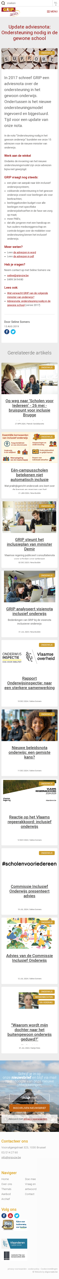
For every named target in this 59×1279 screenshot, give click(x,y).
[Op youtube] (10, 1215)
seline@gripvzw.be (18, 275)
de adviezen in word (24, 252)
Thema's (6, 1189)
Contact (29, 1194)
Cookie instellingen (49, 1269)
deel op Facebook (6, 331)
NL (55, 2)
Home (5, 1179)
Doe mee (30, 1179)
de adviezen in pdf (23, 256)
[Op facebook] (3, 1215)
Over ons (6, 1184)
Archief (5, 1199)
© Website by (45, 1272)
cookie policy (33, 1269)
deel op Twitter (13, 331)
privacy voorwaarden (35, 1118)
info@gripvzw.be (11, 1157)
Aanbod (6, 1194)
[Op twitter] (16, 1215)
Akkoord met (28, 1118)
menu (54, 11)
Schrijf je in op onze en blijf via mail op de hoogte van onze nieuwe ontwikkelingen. (29, 1079)
